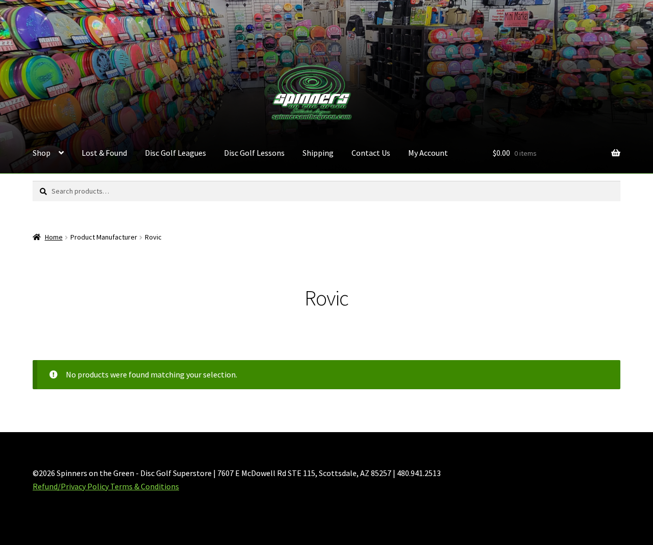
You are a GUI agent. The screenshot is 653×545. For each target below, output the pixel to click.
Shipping (318, 153)
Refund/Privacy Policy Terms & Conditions (106, 486)
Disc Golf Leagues (175, 153)
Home (54, 237)
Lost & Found (104, 153)
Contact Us (370, 153)
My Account (428, 153)
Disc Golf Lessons (254, 153)
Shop (42, 153)
